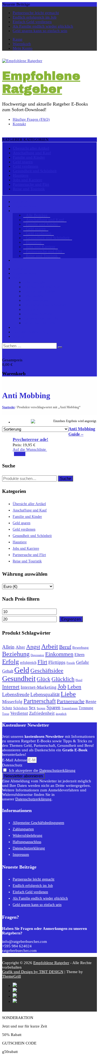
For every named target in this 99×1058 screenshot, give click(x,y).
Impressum (21, 855)
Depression (37, 655)
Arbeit (49, 646)
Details (19, 454)
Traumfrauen (70, 708)
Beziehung (16, 654)
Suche (65, 478)
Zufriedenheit (42, 713)
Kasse (17, 39)
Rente (91, 701)
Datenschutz (12, 765)
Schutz (7, 708)
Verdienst (19, 713)
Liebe (68, 693)
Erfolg (10, 661)
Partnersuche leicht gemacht (36, 13)
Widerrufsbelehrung (27, 836)
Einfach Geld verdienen (32, 22)
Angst (33, 646)
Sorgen (41, 708)
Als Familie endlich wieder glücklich (43, 26)
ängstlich (61, 713)
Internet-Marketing (38, 687)
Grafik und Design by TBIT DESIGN (32, 972)
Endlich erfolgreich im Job (34, 17)
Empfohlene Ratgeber (41, 82)
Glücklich (62, 679)
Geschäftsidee (46, 670)
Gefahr (82, 662)
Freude (71, 662)
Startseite (8, 407)
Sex (32, 707)
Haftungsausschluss (27, 842)
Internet (11, 687)
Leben (74, 687)
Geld (21, 670)
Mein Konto (22, 48)
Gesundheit (19, 678)
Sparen (53, 707)
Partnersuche (70, 701)
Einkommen (59, 654)
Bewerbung (80, 647)
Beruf (65, 647)
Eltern (79, 654)
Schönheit (20, 708)
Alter (20, 647)
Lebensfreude (15, 694)
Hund (79, 680)
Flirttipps (56, 662)
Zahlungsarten (23, 829)
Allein (8, 647)
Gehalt (7, 671)
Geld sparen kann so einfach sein (40, 31)
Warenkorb (22, 44)
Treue (5, 713)
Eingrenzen (71, 619)
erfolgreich (28, 662)
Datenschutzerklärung (57, 770)
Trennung (86, 708)
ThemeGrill (11, 976)
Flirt (42, 662)
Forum (18, 260)
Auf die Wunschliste (30, 449)
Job (62, 686)
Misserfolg (12, 701)
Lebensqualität (45, 694)
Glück (43, 679)
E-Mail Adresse (14, 760)
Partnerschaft (39, 701)
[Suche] (60, 347)
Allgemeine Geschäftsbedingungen (38, 823)
